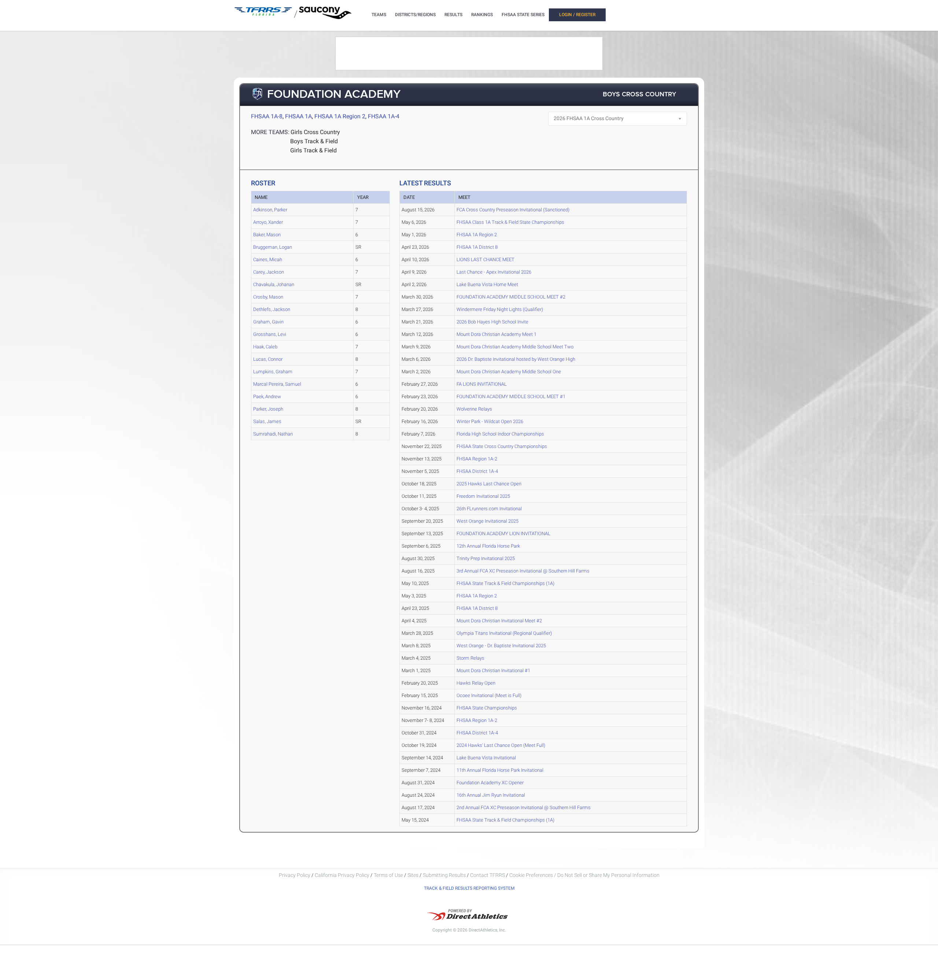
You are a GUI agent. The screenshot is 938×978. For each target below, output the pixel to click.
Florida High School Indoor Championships (500, 434)
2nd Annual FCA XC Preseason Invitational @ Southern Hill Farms (524, 807)
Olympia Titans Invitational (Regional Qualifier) (504, 633)
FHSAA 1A (298, 116)
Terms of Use (388, 875)
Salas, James (267, 421)
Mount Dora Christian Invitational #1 (493, 670)
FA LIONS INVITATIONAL (482, 384)
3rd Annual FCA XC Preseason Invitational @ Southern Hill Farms (523, 571)
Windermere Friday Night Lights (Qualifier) (500, 309)
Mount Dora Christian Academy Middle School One (509, 371)
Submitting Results (444, 875)
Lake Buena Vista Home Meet (487, 284)
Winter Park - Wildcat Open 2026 (490, 421)
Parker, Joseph (268, 409)
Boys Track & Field (314, 141)
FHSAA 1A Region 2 (339, 116)
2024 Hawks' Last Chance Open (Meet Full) (501, 745)
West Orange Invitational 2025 (487, 521)
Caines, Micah (267, 259)
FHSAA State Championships (487, 708)
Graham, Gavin (268, 322)
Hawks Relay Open (476, 683)
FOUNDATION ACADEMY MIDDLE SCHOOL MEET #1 (511, 396)
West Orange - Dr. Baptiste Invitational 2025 (501, 645)
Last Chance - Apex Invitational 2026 (494, 272)
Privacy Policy (294, 875)
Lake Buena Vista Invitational (486, 757)
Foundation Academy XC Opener (490, 782)
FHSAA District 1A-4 (477, 471)
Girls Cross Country (315, 132)
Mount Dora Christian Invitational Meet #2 (499, 620)
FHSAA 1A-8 (266, 116)
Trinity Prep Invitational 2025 (486, 558)
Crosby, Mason (268, 297)
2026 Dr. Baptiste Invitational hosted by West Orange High (516, 359)
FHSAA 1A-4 (383, 116)
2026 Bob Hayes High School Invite (492, 322)
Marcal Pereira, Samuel (277, 384)
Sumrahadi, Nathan (273, 434)
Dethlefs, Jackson (271, 309)
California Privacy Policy (342, 875)
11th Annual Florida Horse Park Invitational (500, 770)
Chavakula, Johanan (273, 284)
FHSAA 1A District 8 (477, 247)
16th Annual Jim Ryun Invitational (491, 795)
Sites (412, 875)
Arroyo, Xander (268, 222)
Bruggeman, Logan (272, 247)
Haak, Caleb (265, 346)
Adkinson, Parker (270, 209)
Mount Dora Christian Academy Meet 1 (496, 334)
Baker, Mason (267, 234)
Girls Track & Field (313, 150)
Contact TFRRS (488, 875)
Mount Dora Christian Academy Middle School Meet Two (515, 346)
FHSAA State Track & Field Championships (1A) (505, 583)
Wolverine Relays (474, 409)
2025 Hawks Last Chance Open (489, 483)
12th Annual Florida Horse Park (488, 546)
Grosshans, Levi (269, 334)
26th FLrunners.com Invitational (489, 508)
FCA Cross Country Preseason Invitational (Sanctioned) (513, 209)
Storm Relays (470, 658)
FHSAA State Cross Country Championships (502, 446)
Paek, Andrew (267, 396)
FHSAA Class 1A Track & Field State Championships (510, 222)
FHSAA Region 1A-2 (477, 459)
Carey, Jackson (268, 272)
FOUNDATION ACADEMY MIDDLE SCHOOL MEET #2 (511, 297)
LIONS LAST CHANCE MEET (485, 259)
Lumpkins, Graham (272, 371)
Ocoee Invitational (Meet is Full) (489, 695)
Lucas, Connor (267, 359)
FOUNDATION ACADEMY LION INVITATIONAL (503, 533)
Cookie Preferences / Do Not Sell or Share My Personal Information (584, 875)
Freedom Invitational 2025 (483, 496)
